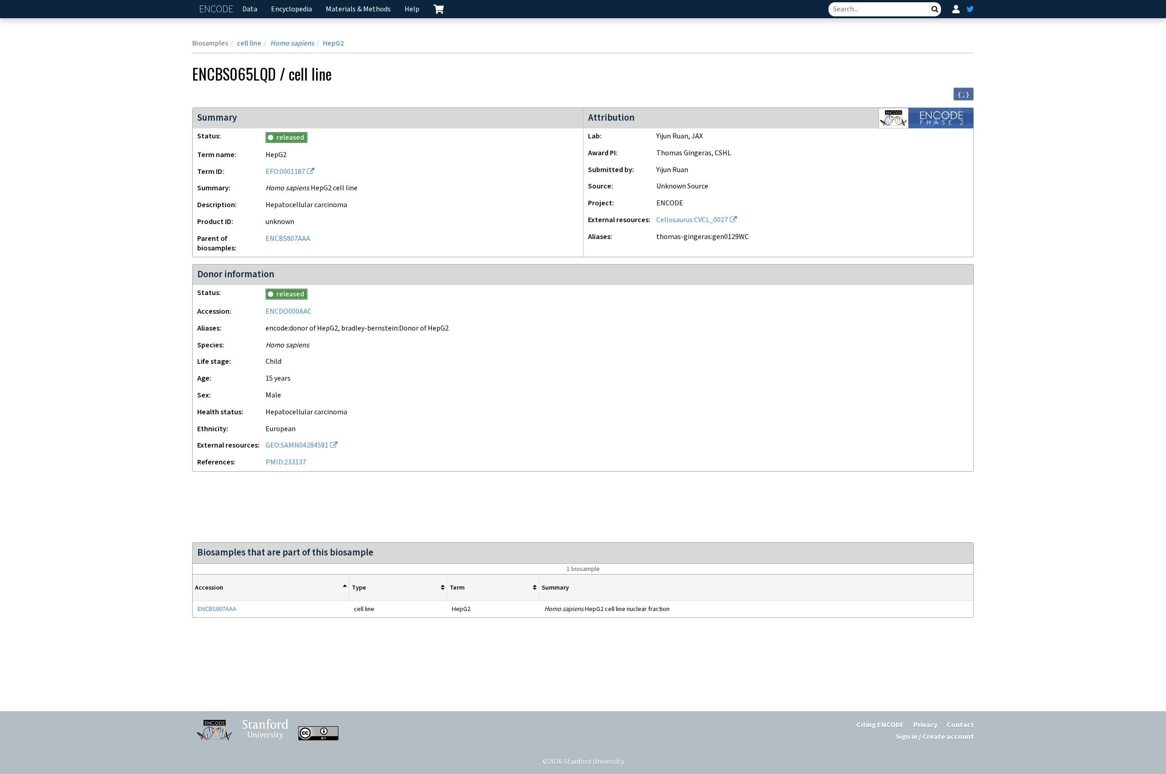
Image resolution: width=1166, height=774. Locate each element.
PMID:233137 (286, 462)
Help (411, 9)
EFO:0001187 (285, 172)
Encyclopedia (291, 9)
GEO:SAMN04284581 (297, 445)
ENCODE (217, 9)
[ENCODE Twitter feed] (970, 9)
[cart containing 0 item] (438, 9)
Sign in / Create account (935, 737)
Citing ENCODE (880, 725)
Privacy (925, 725)
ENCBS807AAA (288, 239)
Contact (960, 725)
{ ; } (963, 94)
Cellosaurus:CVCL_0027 (692, 220)
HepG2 (333, 43)
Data (249, 9)
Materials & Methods (358, 9)
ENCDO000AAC (289, 311)
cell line (249, 43)
